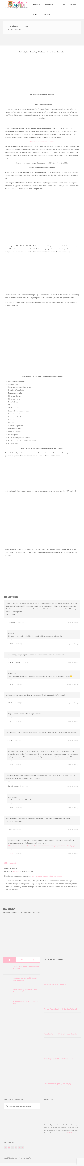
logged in (16, 871)
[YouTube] (16, 1147)
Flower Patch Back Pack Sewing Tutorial (60, 1009)
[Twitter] (19, 1147)
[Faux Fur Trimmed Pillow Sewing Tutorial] (62, 1023)
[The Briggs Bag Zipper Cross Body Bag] (7, 1004)
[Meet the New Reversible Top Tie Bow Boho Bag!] (7, 980)
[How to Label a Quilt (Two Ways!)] (62, 1073)
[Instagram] (9, 1147)
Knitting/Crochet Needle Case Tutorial (59, 1059)
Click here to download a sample (42, 142)
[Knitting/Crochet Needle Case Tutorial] (62, 1048)
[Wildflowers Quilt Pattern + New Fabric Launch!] (7, 992)
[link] (54, 15)
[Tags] (34, 959)
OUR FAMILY (71, 1133)
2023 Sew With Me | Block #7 (55, 984)
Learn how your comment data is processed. (46, 876)
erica (11, 853)
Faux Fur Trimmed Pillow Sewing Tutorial (60, 1034)
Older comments (10, 863)
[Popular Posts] (22, 959)
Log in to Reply (72, 622)
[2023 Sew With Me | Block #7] (62, 973)
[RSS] (22, 1147)
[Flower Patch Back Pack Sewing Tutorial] (62, 998)
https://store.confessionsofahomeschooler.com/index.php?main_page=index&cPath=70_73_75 (42, 846)
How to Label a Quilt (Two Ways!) (57, 1084)
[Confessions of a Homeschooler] (17, 5)
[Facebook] (5, 1147)
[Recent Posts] (9, 959)
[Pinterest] (12, 1147)
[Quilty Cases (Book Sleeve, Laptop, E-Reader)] (7, 969)
